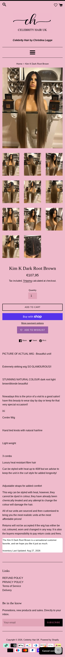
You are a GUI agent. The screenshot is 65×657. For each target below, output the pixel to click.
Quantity (32, 290)
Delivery (7, 590)
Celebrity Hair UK (31, 640)
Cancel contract (50, 651)
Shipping (27, 280)
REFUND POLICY (12, 578)
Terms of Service (11, 586)
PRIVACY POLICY (13, 582)
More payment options (32, 323)
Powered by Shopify (50, 640)
